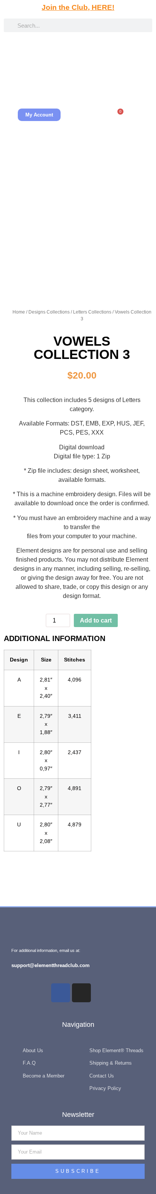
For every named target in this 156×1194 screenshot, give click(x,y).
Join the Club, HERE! (78, 7)
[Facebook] (60, 992)
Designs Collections (49, 312)
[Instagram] (81, 992)
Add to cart (96, 620)
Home (18, 312)
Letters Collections (92, 312)
